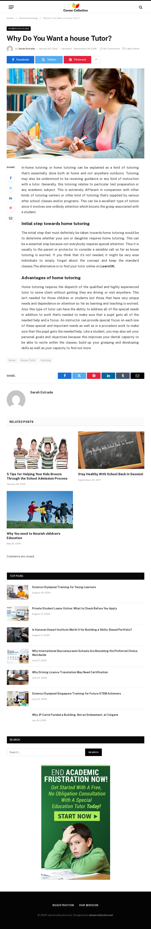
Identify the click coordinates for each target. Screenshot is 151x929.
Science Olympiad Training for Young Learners (64, 587)
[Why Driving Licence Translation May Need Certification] (18, 677)
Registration (63, 905)
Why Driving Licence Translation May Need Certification (70, 672)
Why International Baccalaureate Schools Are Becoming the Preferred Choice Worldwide (84, 653)
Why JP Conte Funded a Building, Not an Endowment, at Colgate (75, 714)
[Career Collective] (75, 7)
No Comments (111, 48)
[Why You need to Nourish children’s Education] (40, 509)
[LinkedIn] (11, 198)
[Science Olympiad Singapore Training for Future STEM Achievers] (18, 698)
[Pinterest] (11, 208)
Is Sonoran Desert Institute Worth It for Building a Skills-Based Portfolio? (82, 629)
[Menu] (11, 7)
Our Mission (89, 905)
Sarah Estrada (26, 48)
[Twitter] (11, 188)
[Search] (140, 7)
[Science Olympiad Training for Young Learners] (18, 592)
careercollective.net (101, 915)
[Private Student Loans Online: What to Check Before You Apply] (18, 613)
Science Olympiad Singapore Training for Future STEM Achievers (76, 693)
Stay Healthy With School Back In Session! (110, 474)
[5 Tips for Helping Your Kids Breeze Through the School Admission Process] (40, 450)
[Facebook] (11, 178)
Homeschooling (18, 28)
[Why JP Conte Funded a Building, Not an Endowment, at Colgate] (18, 719)
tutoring (46, 360)
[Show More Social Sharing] (96, 59)
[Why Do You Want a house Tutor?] (75, 113)
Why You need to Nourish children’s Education (33, 536)
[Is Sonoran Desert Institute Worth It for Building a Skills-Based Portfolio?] (18, 634)
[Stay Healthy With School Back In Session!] (111, 450)
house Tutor (28, 360)
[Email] (11, 218)
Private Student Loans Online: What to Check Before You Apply (74, 608)
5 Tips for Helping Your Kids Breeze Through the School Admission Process (37, 476)
